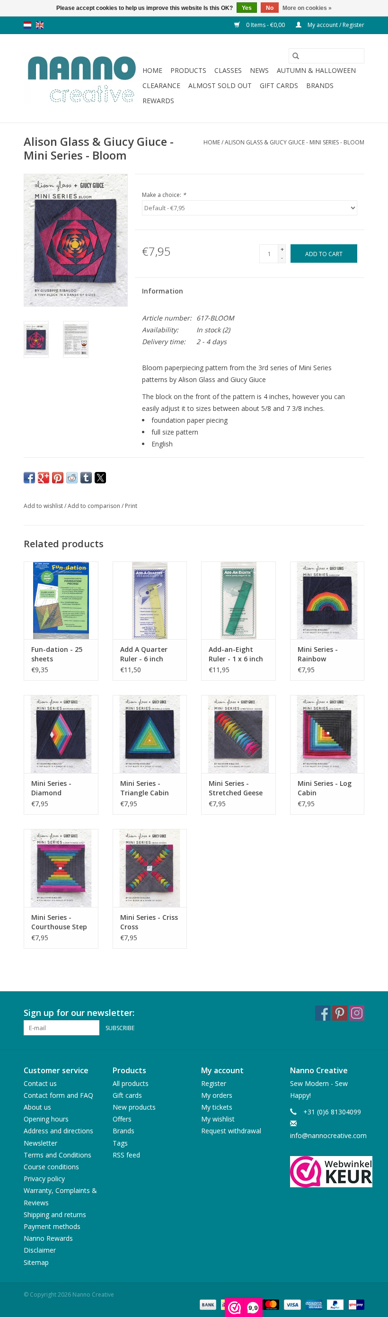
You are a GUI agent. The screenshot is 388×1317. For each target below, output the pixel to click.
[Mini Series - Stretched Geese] (238, 734)
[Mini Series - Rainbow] (327, 600)
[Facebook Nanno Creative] (322, 1013)
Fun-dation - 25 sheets (56, 654)
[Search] (296, 55)
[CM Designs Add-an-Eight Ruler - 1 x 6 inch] (238, 600)
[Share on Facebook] (29, 477)
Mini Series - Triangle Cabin (144, 788)
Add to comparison (95, 506)
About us (37, 1107)
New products (134, 1107)
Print (131, 506)
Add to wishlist (44, 506)
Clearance (161, 85)
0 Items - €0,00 (265, 25)
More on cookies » (307, 8)
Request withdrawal (231, 1130)
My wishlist (218, 1118)
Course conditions (51, 1166)
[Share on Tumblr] (86, 477)
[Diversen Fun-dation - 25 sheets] (61, 600)
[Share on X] (100, 477)
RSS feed (126, 1154)
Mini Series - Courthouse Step (59, 922)
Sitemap (36, 1262)
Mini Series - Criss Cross (149, 922)
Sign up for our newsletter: (79, 1013)
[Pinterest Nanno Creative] (339, 1013)
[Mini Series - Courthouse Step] (61, 868)
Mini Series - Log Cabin (325, 788)
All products (131, 1083)
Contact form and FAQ (58, 1095)
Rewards (158, 100)
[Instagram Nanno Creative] (356, 1013)
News (259, 70)
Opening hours (46, 1118)
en (40, 25)
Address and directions (58, 1130)
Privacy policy (44, 1178)
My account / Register (335, 25)
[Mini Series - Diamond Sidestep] (61, 734)
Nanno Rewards (48, 1238)
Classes (228, 70)
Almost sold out (220, 85)
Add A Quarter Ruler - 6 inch (144, 654)
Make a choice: (164, 195)
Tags (120, 1143)
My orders (216, 1095)
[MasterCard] (270, 1304)
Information (162, 290)
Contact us (40, 1083)
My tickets (216, 1107)
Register (213, 1083)
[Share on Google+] (43, 477)
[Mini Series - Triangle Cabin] (150, 734)
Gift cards (279, 85)
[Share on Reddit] (72, 477)
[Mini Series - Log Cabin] (327, 734)
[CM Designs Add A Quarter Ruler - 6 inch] (150, 600)
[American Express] (313, 1304)
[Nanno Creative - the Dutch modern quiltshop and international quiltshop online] (82, 79)
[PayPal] (334, 1304)
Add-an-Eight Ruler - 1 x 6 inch (236, 654)
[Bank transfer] (207, 1304)
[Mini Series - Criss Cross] (150, 868)
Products (188, 70)
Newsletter (40, 1143)
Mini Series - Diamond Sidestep (51, 788)
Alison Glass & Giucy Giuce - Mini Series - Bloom (294, 142)
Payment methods (52, 1226)
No (269, 8)
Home (152, 70)
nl (27, 25)
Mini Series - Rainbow (318, 654)
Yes (247, 8)
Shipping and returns (55, 1214)
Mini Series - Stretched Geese (236, 788)
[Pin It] (57, 477)
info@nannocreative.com (328, 1135)
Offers (122, 1118)
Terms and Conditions (57, 1154)
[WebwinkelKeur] (327, 1171)
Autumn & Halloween (316, 70)
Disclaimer (40, 1250)
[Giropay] (354, 1304)
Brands (320, 85)
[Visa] (291, 1304)
